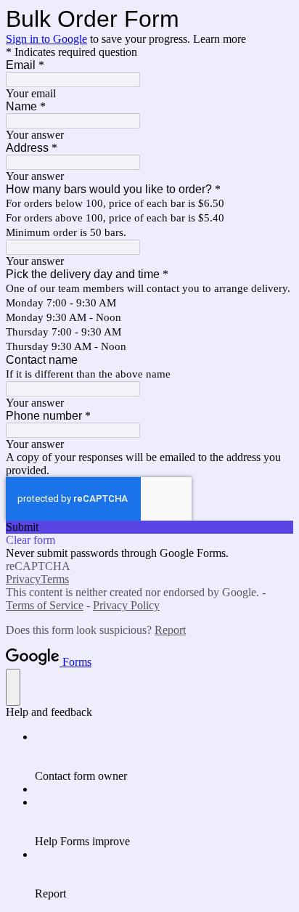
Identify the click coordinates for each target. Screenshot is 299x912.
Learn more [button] (219, 39)
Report (170, 630)
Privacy (23, 579)
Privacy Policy (126, 605)
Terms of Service (44, 605)
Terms (55, 579)
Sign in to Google (46, 39)
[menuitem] (164, 756)
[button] (149, 527)
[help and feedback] (13, 687)
